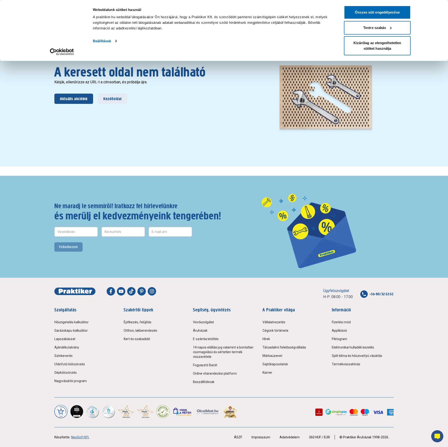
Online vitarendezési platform (215, 373)
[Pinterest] (141, 291)
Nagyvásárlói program (70, 381)
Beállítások (102, 41)
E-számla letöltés (206, 339)
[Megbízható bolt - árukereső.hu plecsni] (162, 411)
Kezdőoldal (112, 98)
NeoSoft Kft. (80, 437)
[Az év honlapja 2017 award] (145, 411)
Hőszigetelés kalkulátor (71, 322)
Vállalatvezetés (273, 322)
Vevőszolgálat (203, 322)
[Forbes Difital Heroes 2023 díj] (76, 411)
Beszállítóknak (203, 382)
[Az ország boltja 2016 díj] (126, 411)
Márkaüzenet (272, 356)
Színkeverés (63, 356)
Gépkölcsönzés (65, 372)
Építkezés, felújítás (137, 322)
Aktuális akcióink (74, 98)
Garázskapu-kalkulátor (71, 330)
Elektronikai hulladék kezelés (353, 347)
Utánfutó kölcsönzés (69, 364)
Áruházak (200, 330)
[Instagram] (152, 291)
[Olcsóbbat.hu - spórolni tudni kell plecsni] (208, 411)
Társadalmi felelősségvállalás (284, 347)
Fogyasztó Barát (205, 365)
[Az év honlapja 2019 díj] (108, 411)
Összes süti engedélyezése (377, 12)
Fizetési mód (341, 322)
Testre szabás (374, 28)
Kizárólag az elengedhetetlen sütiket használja (377, 45)
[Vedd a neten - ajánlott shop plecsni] (182, 411)
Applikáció (339, 330)
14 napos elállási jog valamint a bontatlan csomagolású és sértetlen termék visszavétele (223, 352)
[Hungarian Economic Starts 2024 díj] (60, 411)
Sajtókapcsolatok (275, 364)
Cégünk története (275, 330)
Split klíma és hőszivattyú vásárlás (357, 356)
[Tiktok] (131, 291)
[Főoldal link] (74, 291)
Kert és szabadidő (137, 339)
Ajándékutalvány (66, 347)
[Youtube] (121, 291)
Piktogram (339, 339)
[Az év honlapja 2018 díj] (92, 411)
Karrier (267, 372)
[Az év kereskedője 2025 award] (230, 411)
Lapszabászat (64, 339)
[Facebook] (111, 291)
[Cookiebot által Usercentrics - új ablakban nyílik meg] (62, 51)
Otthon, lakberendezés (140, 330)
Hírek (266, 339)
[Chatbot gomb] (437, 436)
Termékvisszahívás (346, 364)
